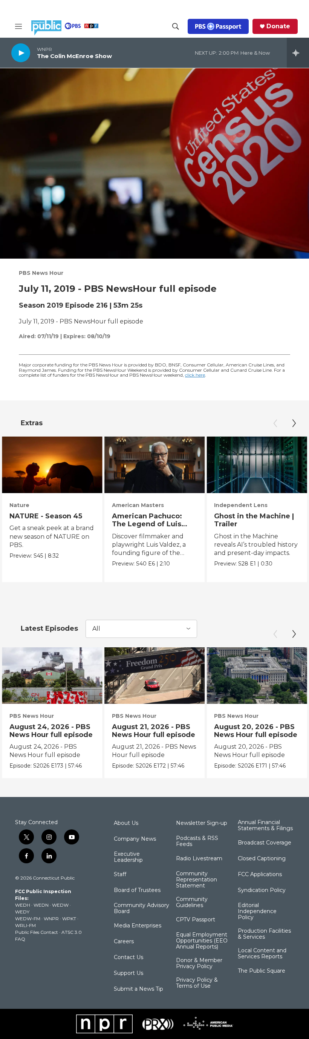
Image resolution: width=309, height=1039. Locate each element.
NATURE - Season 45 (45, 516)
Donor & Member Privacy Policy (199, 964)
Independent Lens (241, 505)
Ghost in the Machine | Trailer (254, 520)
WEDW (60, 905)
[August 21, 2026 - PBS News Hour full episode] (154, 675)
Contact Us (128, 958)
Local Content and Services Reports (262, 954)
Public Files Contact (36, 932)
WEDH (22, 905)
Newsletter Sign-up (201, 823)
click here (195, 375)
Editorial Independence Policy (257, 912)
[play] (21, 53)
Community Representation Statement (196, 880)
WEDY (22, 912)
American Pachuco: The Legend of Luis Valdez (147, 524)
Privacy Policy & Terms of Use (197, 983)
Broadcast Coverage (264, 843)
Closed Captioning (262, 859)
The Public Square (261, 971)
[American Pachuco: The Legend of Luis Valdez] (154, 465)
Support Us (128, 973)
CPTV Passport (195, 920)
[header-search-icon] (175, 26)
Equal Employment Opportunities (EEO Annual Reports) (202, 941)
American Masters (138, 505)
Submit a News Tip (138, 989)
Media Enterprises (137, 926)
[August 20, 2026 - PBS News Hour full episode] (257, 675)
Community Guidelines (192, 902)
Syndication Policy (262, 890)
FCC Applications (260, 875)
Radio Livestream (199, 859)
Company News (135, 839)
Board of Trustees (137, 890)
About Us (126, 823)
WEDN (41, 905)
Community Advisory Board (141, 909)
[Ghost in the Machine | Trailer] (257, 465)
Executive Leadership (128, 857)
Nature (19, 505)
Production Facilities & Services (264, 934)
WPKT (69, 918)
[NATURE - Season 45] (52, 465)
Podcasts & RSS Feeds (197, 841)
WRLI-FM (25, 925)
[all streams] (298, 53)
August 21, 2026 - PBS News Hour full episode (153, 731)
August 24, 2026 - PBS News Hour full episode (51, 731)
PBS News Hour (41, 273)
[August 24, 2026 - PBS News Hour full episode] (52, 675)
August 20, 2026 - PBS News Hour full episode (255, 731)
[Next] (294, 423)
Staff (120, 875)
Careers (124, 942)
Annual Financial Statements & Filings (265, 826)
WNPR (51, 918)
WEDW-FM (27, 918)
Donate (278, 26)
